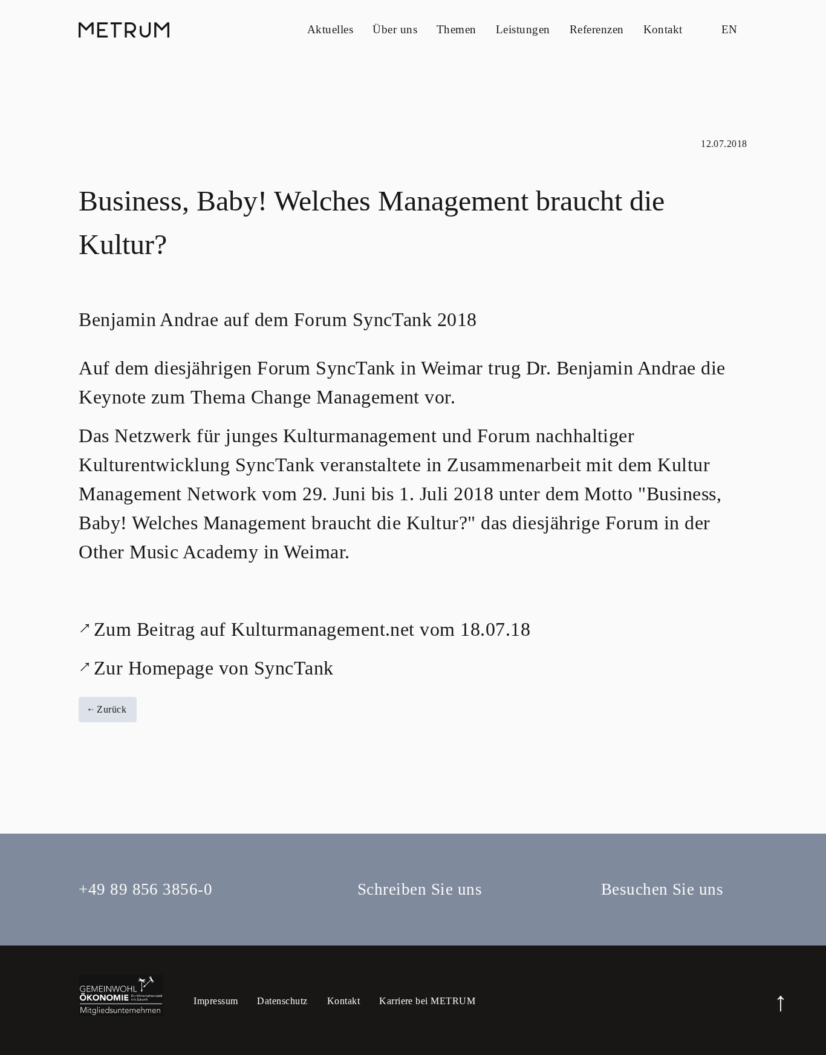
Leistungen (523, 29)
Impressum (215, 1001)
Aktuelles (330, 29)
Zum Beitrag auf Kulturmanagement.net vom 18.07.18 (312, 629)
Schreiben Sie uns (419, 889)
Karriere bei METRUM (427, 1001)
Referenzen (597, 29)
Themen (456, 29)
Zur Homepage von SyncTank (213, 668)
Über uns (394, 29)
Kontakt (663, 29)
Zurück (110, 709)
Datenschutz (282, 1001)
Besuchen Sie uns (662, 889)
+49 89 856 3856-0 (145, 889)
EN (729, 29)
